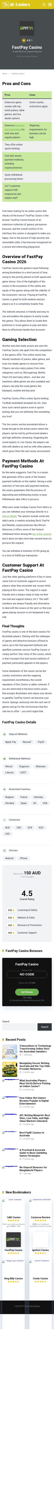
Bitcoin (8, 766)
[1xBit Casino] (13, 1199)
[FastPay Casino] (13, 1246)
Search (5, 1021)
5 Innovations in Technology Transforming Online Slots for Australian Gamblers (35, 1048)
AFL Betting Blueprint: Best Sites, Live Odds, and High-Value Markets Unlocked (35, 1118)
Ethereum (41, 766)
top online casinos (41, 534)
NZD (41, 827)
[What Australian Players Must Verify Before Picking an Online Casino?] (11, 1079)
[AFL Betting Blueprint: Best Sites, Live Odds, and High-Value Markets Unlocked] (11, 1113)
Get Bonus (27, 992)
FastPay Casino (27, 964)
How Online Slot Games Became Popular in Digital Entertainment (34, 1100)
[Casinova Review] (40, 1199)
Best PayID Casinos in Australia (32, 1134)
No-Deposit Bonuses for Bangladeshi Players (33, 1169)
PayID (41, 742)
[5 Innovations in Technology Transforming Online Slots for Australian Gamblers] (9, 1058)
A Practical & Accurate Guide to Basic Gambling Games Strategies (33, 1153)
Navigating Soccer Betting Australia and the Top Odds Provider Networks (35, 1066)
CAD (18, 827)
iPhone (23, 858)
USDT (23, 772)
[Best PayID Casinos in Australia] (11, 1131)
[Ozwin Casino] (40, 1260)
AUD (7, 827)
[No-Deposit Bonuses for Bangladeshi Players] (11, 1165)
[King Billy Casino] (13, 1260)
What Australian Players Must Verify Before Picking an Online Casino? (35, 1083)
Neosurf (27, 742)
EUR (30, 827)
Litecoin (9, 772)
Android (9, 858)
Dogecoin (24, 766)
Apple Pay (10, 742)
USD (7, 833)
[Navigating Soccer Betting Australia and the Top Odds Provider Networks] (9, 1076)
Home (4, 74)
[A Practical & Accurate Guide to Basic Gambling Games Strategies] (11, 1148)
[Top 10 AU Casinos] (16, 4)
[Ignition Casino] (40, 1246)
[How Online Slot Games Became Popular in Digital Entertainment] (11, 1096)
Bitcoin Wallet (9, 516)
